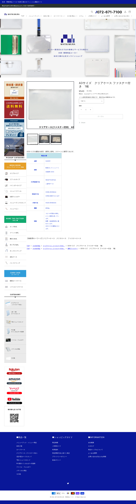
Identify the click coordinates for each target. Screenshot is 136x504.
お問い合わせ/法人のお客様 (97, 456)
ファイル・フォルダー (23, 467)
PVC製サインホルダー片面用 (25, 463)
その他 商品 (36, 246)
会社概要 (91, 442)
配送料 (86, 94)
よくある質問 (92, 453)
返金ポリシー (56, 460)
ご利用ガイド (56, 446)
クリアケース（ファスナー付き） (54, 246)
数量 (80, 106)
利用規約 (55, 449)
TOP (28, 246)
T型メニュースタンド (23, 460)
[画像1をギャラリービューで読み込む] (32, 139)
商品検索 (55, 442)
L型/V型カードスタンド (24, 456)
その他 (18, 474)
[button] (92, 12)
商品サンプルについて (95, 449)
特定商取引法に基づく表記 (61, 453)
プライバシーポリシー (59, 456)
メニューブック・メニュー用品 (26, 442)
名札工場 (19, 446)
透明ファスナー (73, 248)
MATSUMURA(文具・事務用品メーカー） (65, 497)
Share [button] (83, 122)
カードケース (20, 449)
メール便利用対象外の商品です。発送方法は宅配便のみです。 (97, 97)
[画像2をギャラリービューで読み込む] (44, 139)
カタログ (91, 446)
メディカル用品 (21, 470)
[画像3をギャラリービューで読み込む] (56, 139)
